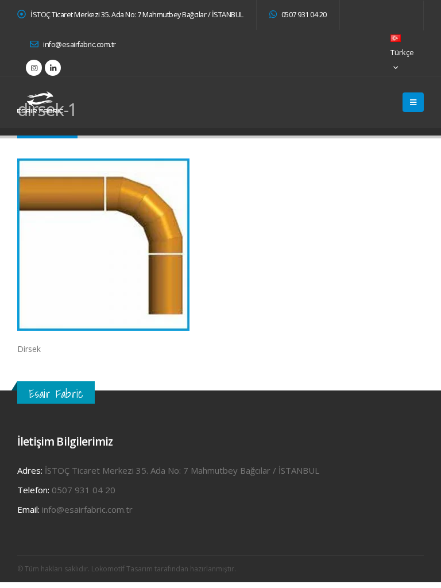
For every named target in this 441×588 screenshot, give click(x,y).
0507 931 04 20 (303, 15)
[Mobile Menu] (413, 102)
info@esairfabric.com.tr (79, 44)
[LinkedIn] (53, 68)
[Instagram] (34, 68)
